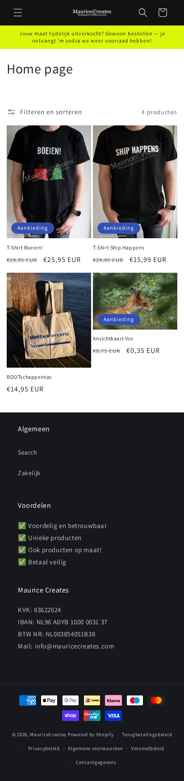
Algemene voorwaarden (95, 748)
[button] (18, 12)
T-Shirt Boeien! (25, 247)
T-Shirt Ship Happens (119, 247)
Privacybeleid (44, 748)
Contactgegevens (96, 762)
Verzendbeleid (147, 748)
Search (28, 452)
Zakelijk (29, 473)
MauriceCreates (48, 734)
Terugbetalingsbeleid (147, 734)
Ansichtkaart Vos (113, 338)
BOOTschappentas (29, 376)
